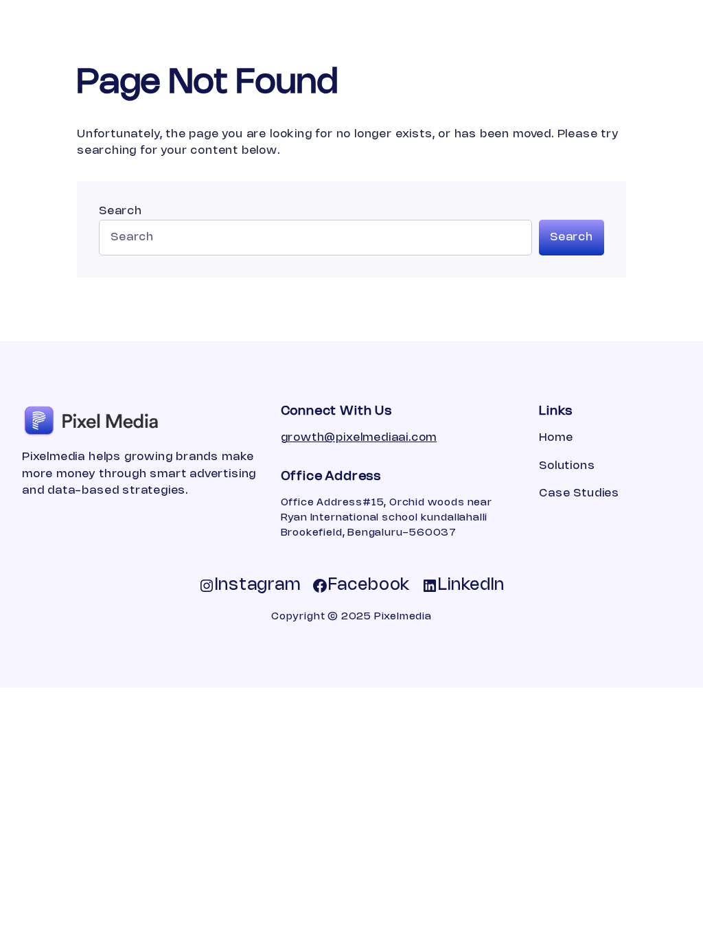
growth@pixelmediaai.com (359, 438)
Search (120, 211)
